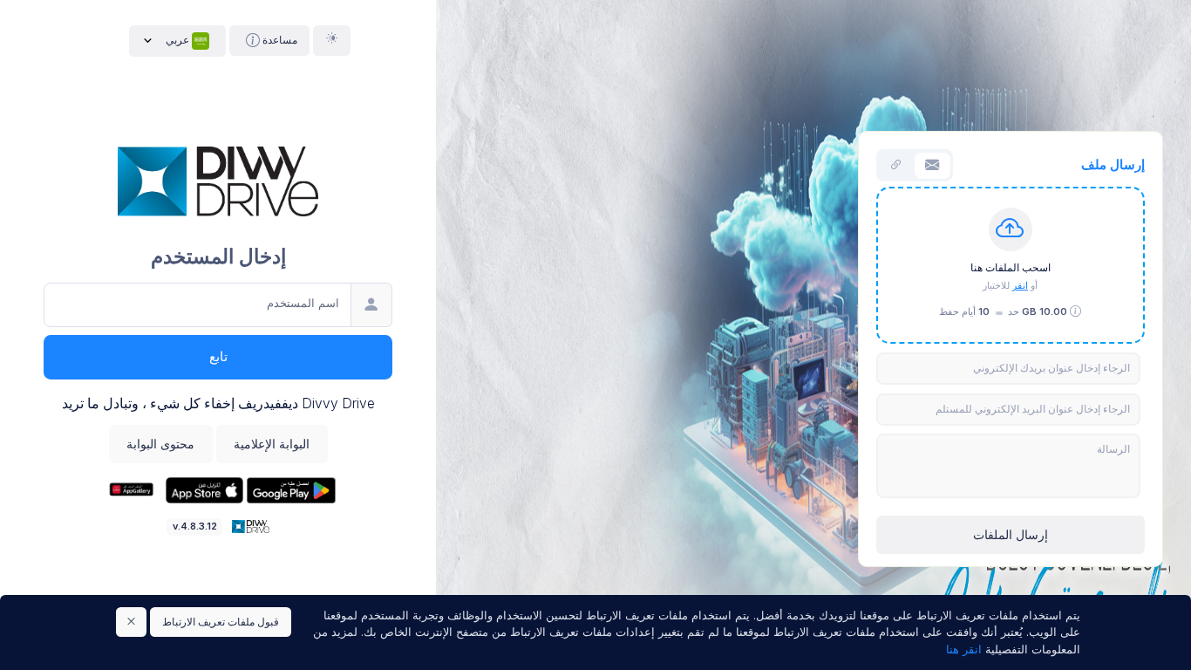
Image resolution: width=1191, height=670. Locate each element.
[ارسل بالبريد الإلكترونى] (932, 166)
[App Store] (203, 489)
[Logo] (248, 525)
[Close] (131, 622)
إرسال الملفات (1010, 534)
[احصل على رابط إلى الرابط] (897, 166)
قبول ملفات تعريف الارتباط (220, 621)
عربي (177, 39)
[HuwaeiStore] (130, 489)
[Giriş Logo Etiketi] (217, 180)
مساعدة (278, 39)
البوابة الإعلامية (272, 443)
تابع (218, 357)
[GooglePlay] (289, 489)
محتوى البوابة (160, 443)
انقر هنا (964, 649)
